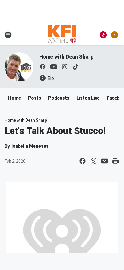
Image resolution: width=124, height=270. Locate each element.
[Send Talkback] (103, 34)
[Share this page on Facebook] (82, 161)
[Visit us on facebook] (42, 66)
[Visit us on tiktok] (75, 66)
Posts (34, 98)
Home (14, 98)
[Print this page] (115, 161)
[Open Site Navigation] (8, 34)
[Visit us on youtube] (53, 66)
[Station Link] (62, 34)
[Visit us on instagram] (64, 66)
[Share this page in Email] (104, 161)
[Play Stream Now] (114, 34)
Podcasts (58, 98)
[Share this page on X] (93, 161)
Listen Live (88, 98)
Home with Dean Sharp (66, 57)
